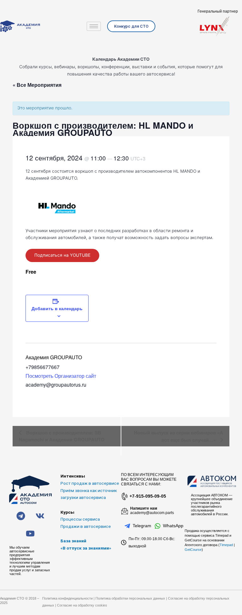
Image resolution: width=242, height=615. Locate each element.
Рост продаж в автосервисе (89, 483)
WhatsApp (173, 525)
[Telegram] (127, 526)
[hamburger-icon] (94, 26)
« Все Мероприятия (37, 84)
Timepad (226, 545)
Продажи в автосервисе (85, 526)
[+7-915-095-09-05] (124, 496)
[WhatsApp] (157, 526)
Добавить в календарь (57, 308)
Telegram (142, 525)
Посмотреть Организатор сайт (61, 375)
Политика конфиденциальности (67, 598)
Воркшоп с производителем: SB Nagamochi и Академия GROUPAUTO (62, 436)
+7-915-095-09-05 (148, 496)
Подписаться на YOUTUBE (62, 255)
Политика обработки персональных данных (130, 598)
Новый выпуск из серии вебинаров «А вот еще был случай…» (178, 436)
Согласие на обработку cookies (82, 605)
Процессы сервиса (80, 519)
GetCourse (193, 549)
